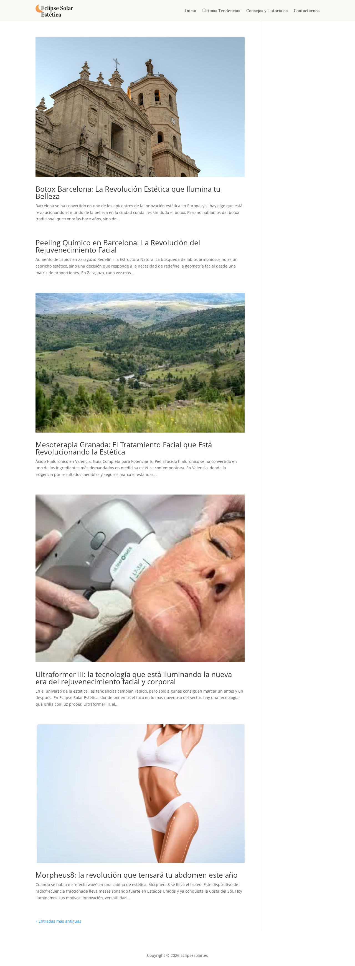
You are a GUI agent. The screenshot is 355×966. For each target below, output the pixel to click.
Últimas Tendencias (221, 10)
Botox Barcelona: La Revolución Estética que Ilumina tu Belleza (128, 192)
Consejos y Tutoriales (267, 10)
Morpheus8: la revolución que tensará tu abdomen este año (137, 875)
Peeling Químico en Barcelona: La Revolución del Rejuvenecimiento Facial (118, 246)
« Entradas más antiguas (58, 921)
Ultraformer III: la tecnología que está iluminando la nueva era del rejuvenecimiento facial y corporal (134, 678)
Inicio (190, 10)
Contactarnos (307, 10)
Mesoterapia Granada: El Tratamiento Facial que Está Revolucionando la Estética (124, 448)
